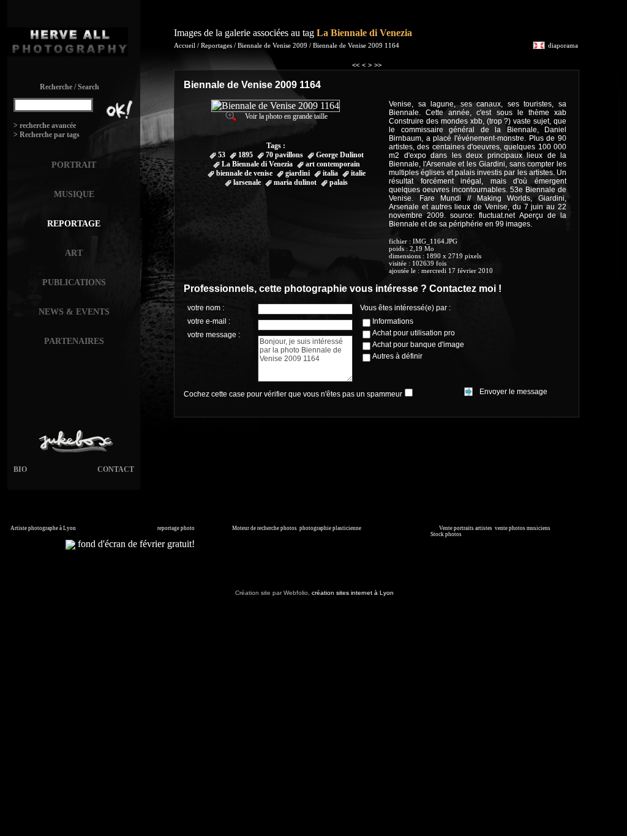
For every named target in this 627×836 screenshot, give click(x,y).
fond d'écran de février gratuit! (135, 544)
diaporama (563, 45)
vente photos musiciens (522, 528)
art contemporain (333, 164)
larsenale (247, 182)
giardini (297, 173)
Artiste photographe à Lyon (43, 528)
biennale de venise (244, 173)
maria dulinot (295, 182)
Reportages (216, 45)
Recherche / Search (69, 87)
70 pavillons (284, 155)
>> (377, 65)
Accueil (184, 45)
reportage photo (176, 528)
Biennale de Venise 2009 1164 (356, 45)
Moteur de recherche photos (264, 528)
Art (74, 253)
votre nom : (205, 308)
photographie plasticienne (330, 528)
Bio (20, 469)
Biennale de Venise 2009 (273, 45)
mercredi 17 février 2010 (457, 270)
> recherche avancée (44, 125)
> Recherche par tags (46, 134)
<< (355, 65)
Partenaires (74, 341)
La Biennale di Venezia (364, 33)
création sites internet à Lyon (353, 592)
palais (338, 182)
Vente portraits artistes (465, 528)
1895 (245, 155)
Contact (115, 469)
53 (221, 155)
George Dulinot (340, 155)
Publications (74, 282)
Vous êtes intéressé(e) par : (405, 308)
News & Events (74, 311)
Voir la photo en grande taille (286, 116)
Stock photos (446, 534)
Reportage (73, 223)
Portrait (73, 165)
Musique (74, 194)
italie (358, 173)
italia (330, 173)
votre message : (213, 334)
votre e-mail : (208, 321)
